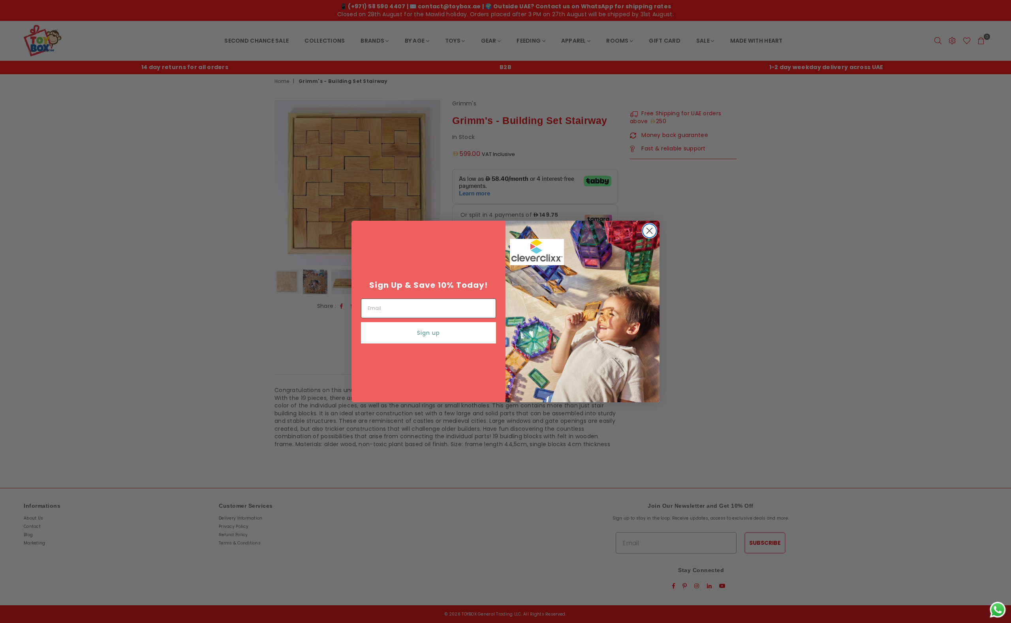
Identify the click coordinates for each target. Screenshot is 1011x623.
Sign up (428, 333)
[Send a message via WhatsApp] (997, 609)
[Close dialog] (649, 231)
